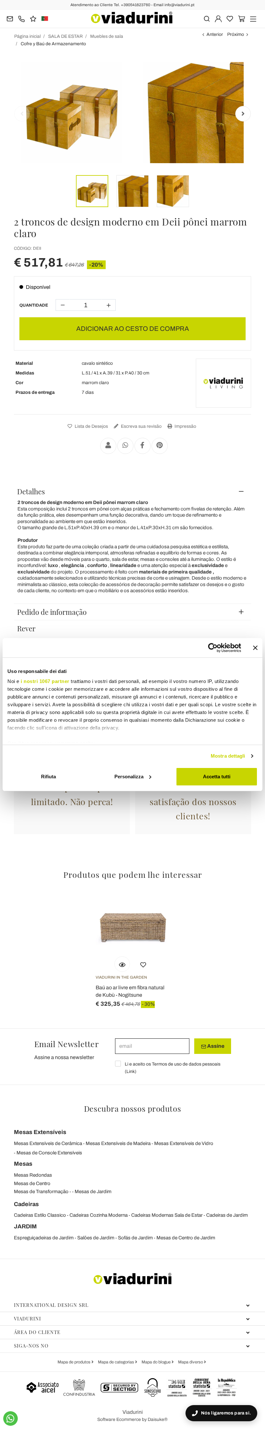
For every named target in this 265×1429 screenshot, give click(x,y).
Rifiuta (48, 776)
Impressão (185, 426)
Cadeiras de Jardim (227, 1215)
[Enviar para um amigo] (108, 446)
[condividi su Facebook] (142, 446)
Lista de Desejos (91, 426)
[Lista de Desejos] (143, 964)
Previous (22, 113)
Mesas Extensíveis (40, 1132)
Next (243, 113)
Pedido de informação (52, 612)
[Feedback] (33, 18)
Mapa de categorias (116, 1362)
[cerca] (206, 18)
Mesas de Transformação (41, 1191)
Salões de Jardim (95, 1237)
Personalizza (128, 776)
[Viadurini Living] (223, 383)
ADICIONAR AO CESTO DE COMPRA (132, 328)
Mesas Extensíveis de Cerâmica (48, 1143)
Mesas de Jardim (93, 1191)
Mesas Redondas (33, 1175)
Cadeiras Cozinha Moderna (98, 1215)
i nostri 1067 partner (45, 681)
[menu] (253, 18)
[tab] (132, 491)
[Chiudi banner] (255, 648)
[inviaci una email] (9, 18)
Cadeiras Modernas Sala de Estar (167, 1215)
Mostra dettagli (228, 756)
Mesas (23, 1164)
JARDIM (25, 1226)
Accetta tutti (216, 776)
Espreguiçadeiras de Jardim (44, 1237)
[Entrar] (218, 18)
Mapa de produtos (74, 1362)
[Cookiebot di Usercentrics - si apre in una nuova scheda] (213, 648)
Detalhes (31, 491)
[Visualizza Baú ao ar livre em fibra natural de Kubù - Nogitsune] (122, 964)
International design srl (51, 1305)
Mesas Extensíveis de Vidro (183, 1143)
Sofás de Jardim (135, 1237)
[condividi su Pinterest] (160, 446)
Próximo (235, 34)
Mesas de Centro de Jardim (185, 1237)
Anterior (215, 34)
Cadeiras (26, 1204)
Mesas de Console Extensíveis (49, 1152)
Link (130, 1071)
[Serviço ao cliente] (21, 18)
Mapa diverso (191, 1362)
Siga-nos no (31, 1345)
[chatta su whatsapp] (10, 1418)
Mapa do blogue (157, 1362)
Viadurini (27, 1318)
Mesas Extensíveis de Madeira (118, 1143)
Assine (215, 1046)
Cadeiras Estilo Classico (40, 1215)
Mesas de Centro (32, 1183)
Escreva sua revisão (141, 426)
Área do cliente (37, 1332)
